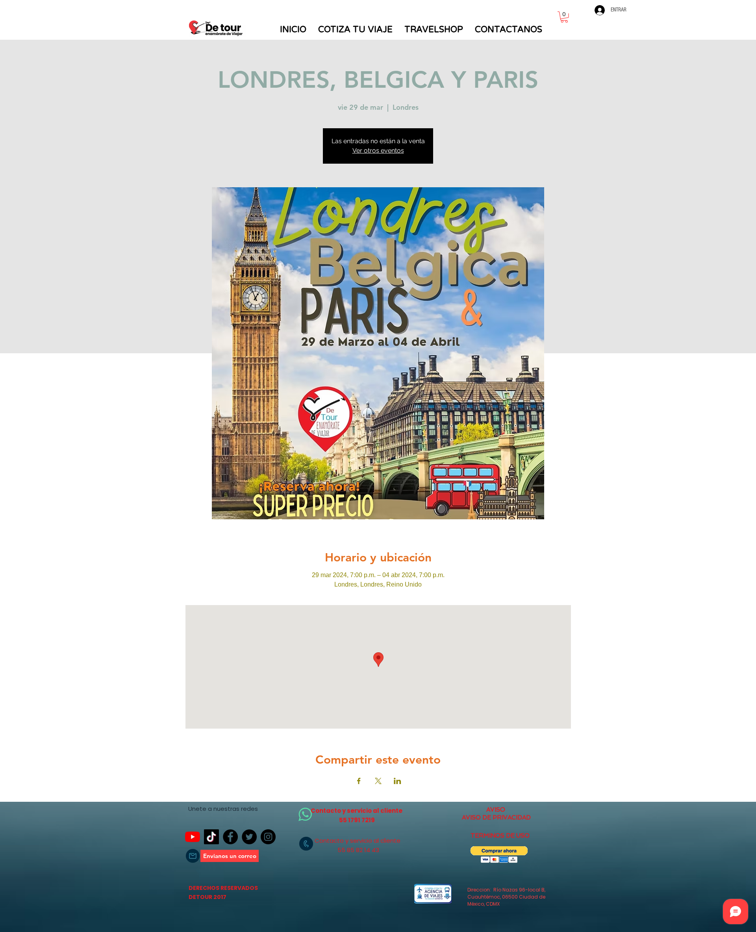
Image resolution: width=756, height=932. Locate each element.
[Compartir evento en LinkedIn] (397, 781)
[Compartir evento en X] (378, 781)
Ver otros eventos (378, 150)
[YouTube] (192, 836)
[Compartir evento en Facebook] (359, 781)
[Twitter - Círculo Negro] (249, 836)
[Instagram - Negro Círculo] (268, 836)
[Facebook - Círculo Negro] (230, 836)
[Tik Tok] (211, 836)
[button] (564, 17)
